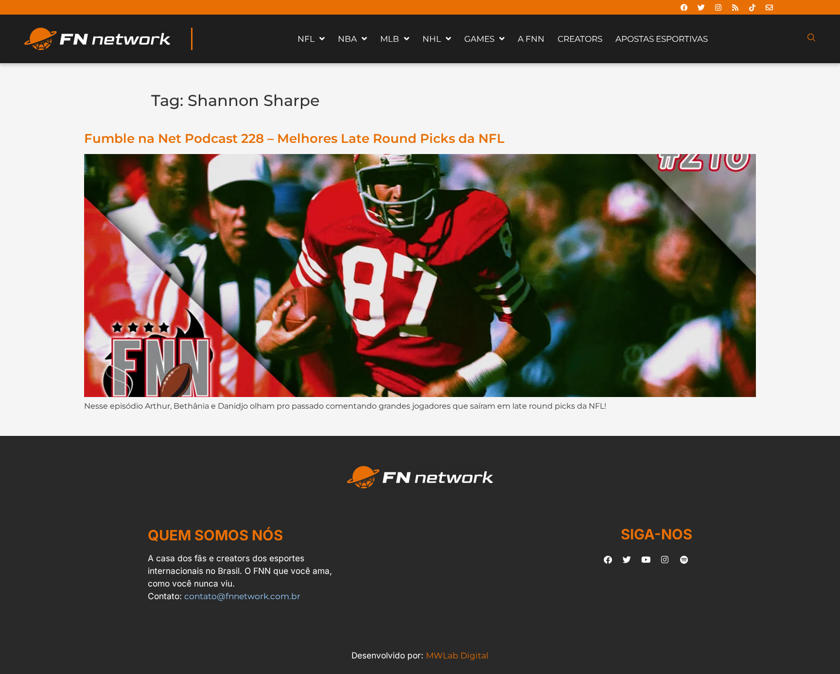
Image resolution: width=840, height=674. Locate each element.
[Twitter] (701, 7)
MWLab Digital (457, 655)
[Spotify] (684, 559)
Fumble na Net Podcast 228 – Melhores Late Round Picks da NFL (294, 138)
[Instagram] (718, 7)
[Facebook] (684, 7)
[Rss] (735, 7)
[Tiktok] (752, 7)
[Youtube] (646, 559)
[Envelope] (769, 7)
